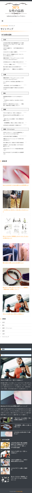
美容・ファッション (9, 129)
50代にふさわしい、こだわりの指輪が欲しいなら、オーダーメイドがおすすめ (13, 133)
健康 (4, 109)
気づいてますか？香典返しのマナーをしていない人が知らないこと (13, 55)
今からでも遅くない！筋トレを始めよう (12, 113)
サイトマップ (5, 337)
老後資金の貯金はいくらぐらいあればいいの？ (13, 97)
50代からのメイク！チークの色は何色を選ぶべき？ (13, 149)
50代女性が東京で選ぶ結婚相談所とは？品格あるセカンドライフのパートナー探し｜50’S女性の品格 (19, 445)
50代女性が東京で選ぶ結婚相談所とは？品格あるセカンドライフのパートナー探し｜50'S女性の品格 (13, 44)
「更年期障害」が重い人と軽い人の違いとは (13, 123)
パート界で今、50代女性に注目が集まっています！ (13, 82)
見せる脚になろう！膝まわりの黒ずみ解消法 (13, 142)
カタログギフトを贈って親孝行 (10, 52)
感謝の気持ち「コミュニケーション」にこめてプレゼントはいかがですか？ (13, 58)
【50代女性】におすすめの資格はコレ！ (12, 85)
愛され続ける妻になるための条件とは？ (12, 67)
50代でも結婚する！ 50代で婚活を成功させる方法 (13, 48)
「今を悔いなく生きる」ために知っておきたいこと (13, 100)
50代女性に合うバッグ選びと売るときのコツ (13, 62)
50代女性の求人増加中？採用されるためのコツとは (13, 88)
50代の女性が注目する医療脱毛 (10, 136)
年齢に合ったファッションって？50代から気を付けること (13, 139)
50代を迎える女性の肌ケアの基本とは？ (12, 125)
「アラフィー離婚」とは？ (9, 64)
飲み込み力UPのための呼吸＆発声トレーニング (13, 115)
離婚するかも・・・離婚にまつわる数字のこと (13, 69)
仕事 (4, 74)
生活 (4, 40)
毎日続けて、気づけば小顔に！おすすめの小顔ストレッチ (13, 145)
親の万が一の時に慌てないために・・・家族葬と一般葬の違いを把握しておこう (13, 104)
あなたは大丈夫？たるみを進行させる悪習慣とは (13, 153)
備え (4, 93)
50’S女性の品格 (6, 35)
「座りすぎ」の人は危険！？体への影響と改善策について (13, 119)
